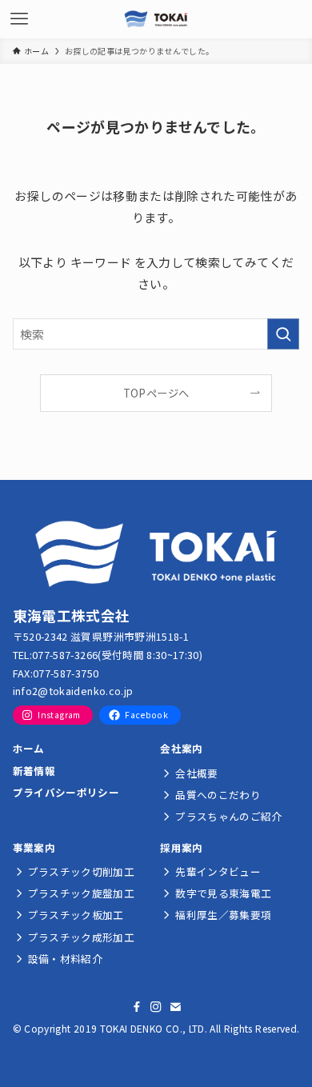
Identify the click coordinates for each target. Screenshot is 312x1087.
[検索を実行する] (283, 334)
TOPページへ (156, 393)
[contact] (175, 1007)
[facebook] (137, 1007)
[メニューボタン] (19, 19)
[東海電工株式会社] (155, 19)
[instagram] (156, 1007)
